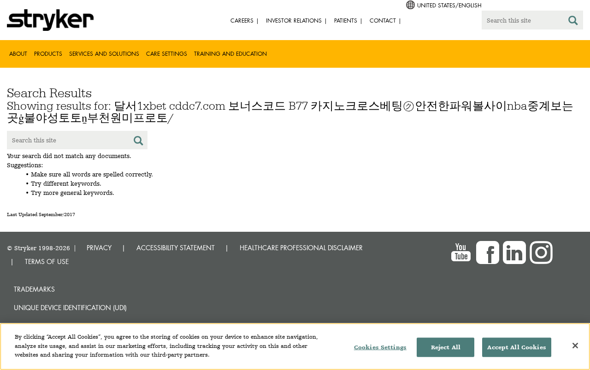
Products (48, 54)
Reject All (445, 347)
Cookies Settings (380, 347)
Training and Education (230, 54)
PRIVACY (99, 247)
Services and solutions (104, 54)
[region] (295, 346)
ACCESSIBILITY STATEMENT (175, 247)
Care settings (166, 54)
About (18, 54)
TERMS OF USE (47, 261)
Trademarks (34, 289)
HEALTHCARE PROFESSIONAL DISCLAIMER (301, 247)
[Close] (575, 345)
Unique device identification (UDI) (70, 307)
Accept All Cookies (516, 347)
